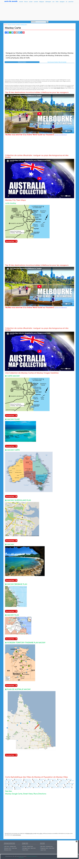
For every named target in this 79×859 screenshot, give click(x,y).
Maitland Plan (34, 783)
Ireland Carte (30, 846)
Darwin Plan (25, 783)
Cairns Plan (11, 782)
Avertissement (21, 857)
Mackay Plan (17, 783)
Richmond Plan (37, 787)
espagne (62, 1)
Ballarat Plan (29, 782)
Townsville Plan (65, 780)
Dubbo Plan (67, 784)
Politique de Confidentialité (31, 856)
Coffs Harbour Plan (19, 787)
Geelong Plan (56, 780)
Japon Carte (43, 849)
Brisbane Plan (28, 779)
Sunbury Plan (16, 786)
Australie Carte (49, 846)
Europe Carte (25, 843)
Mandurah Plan (63, 782)
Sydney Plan (10, 779)
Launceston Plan (54, 782)
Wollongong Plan (27, 780)
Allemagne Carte (26, 848)
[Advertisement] (39, 12)
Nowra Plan (61, 786)
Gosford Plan (48, 780)
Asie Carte (42, 843)
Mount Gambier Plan (57, 787)
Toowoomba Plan (20, 782)
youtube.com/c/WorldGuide (61, 134)
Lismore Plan (10, 787)
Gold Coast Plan (52, 779)
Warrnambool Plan (52, 786)
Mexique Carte (7, 848)
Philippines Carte (44, 848)
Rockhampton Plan (43, 783)
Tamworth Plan (51, 784)
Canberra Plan (61, 779)
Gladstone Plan (33, 786)
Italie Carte (33, 848)
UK (66, 1)
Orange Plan (60, 784)
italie (57, 1)
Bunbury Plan (53, 783)
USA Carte (6, 846)
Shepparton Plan (34, 784)
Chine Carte (51, 848)
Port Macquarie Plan (23, 784)
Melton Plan (43, 784)
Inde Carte (42, 846)
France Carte (25, 849)
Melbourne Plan (18, 779)
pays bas (71, 1)
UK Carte (24, 846)
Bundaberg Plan (61, 783)
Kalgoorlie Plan (42, 786)
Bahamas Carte (7, 849)
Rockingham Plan (8, 783)
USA (53, 1)
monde (21, 1)
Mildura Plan (7, 786)
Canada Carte (13, 846)
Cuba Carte (14, 848)
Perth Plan (35, 779)
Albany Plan (28, 787)
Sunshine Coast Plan (38, 780)
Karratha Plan (67, 787)
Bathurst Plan (24, 786)
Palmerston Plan (46, 787)
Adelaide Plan (43, 779)
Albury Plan (45, 782)
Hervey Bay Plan (13, 784)
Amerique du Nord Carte (9, 843)
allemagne (48, 1)
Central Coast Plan (17, 780)
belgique (41, 1)
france (26, 1)
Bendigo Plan (38, 782)
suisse (30, 1)
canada (36, 1)
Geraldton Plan (69, 786)
